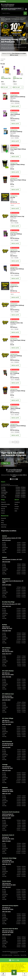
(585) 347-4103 (6, 793)
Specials (7, 19)
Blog (2, 522)
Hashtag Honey (13, 95)
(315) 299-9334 (6, 911)
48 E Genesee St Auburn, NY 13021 (12, 559)
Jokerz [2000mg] (15, 114)
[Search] (25, 13)
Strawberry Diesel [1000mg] (18, 425)
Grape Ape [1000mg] (16, 234)
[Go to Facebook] (11, 479)
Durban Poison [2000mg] (17, 305)
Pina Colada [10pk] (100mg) (17, 340)
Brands (3, 508)
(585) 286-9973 (6, 864)
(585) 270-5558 (6, 841)
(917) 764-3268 (6, 724)
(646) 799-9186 (6, 677)
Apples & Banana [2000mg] (17, 96)
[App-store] (15, 479)
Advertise (3, 527)
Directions (4, 524)
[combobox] (12, 13)
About (16, 504)
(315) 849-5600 (6, 934)
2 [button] (15, 442)
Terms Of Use (23, 955)
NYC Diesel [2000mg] (16, 131)
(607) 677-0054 (6, 585)
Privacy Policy (16, 955)
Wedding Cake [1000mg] (17, 269)
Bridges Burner (14, 286)
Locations (17, 502)
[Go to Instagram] (13, 479)
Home (3, 19)
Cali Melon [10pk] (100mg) (17, 164)
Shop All (3, 502)
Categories (4, 506)
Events (16, 508)
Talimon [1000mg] (15, 408)
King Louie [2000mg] (16, 355)
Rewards (3, 518)
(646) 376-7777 (6, 653)
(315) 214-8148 (6, 747)
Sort (25, 974)
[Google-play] (17, 479)
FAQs (2, 520)
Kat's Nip (12, 197)
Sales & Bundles (5, 504)
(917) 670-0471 (6, 540)
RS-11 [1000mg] (14, 373)
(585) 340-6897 (6, 818)
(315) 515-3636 (6, 561)
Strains (3, 513)
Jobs (16, 511)
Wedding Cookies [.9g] (16, 322)
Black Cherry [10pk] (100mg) (18, 180)
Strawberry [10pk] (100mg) (17, 390)
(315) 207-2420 (6, 770)
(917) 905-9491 (6, 887)
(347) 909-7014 (6, 606)
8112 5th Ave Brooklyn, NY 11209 (11, 604)
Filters (3, 974)
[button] (11, 9)
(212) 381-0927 (6, 700)
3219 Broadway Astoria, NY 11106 (11, 538)
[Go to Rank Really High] (14, 960)
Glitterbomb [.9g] (15, 251)
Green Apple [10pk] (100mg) (18, 149)
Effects (3, 511)
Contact (17, 506)
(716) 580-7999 (6, 630)
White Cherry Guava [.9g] (17, 216)
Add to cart (14, 106)
